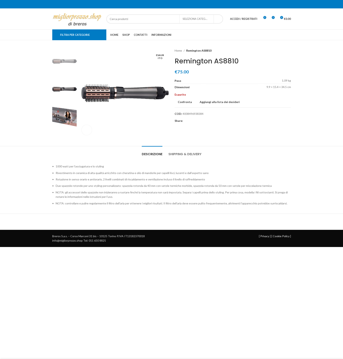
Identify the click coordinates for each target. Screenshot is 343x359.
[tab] (152, 152)
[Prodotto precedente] (279, 50)
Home (178, 50)
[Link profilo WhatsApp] (190, 121)
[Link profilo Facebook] (185, 121)
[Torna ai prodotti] (283, 50)
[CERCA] (218, 19)
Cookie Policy (281, 236)
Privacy (264, 236)
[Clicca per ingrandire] (87, 130)
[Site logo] (77, 18)
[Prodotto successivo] (288, 50)
